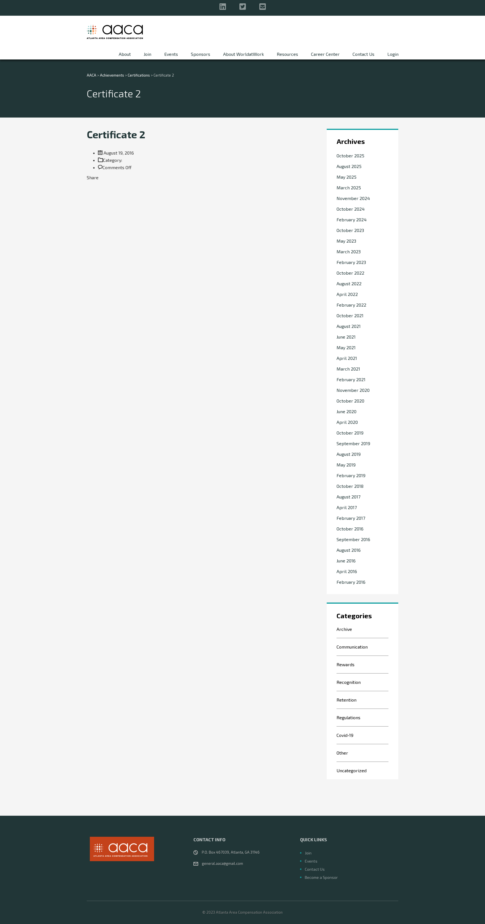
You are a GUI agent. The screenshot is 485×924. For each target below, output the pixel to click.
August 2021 (349, 326)
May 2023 (346, 240)
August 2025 (349, 166)
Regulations (348, 717)
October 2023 (350, 230)
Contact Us (363, 54)
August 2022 (349, 283)
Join (147, 54)
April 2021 (347, 358)
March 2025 (349, 187)
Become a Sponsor (321, 877)
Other (342, 752)
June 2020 (346, 411)
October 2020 (350, 400)
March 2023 (349, 251)
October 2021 (350, 315)
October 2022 (350, 272)
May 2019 (346, 464)
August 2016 (349, 550)
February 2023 (351, 262)
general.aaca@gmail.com (222, 863)
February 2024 (352, 219)
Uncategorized (352, 770)
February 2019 (351, 475)
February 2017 (351, 518)
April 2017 (347, 507)
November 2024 (353, 198)
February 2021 (351, 379)
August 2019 (349, 454)
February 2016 (351, 582)
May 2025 (346, 177)
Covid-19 (345, 735)
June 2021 (346, 336)
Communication (352, 646)
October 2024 (351, 209)
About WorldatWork (243, 54)
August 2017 (348, 496)
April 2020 (347, 422)
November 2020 (353, 390)
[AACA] (115, 31)
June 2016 (346, 560)
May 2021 (346, 347)
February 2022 (351, 304)
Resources (287, 54)
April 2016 (347, 571)
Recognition (349, 682)
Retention (346, 699)
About (125, 54)
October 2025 (350, 155)
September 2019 (353, 443)
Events (171, 54)
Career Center (325, 54)
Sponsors (200, 54)
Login (393, 54)
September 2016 (353, 539)
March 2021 (348, 368)
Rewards (345, 664)
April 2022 (347, 294)
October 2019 (350, 432)
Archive (344, 629)
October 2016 (350, 528)
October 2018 (350, 486)
